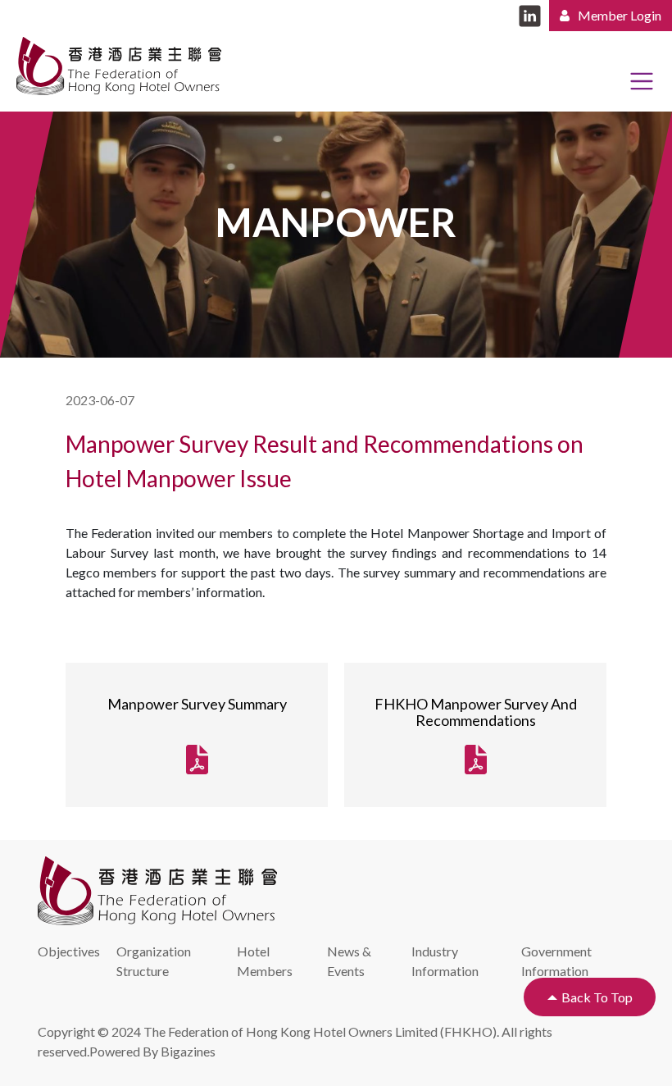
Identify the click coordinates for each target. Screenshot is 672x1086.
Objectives (69, 951)
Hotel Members (265, 961)
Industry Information (445, 961)
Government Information (556, 961)
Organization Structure (153, 961)
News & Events (349, 961)
